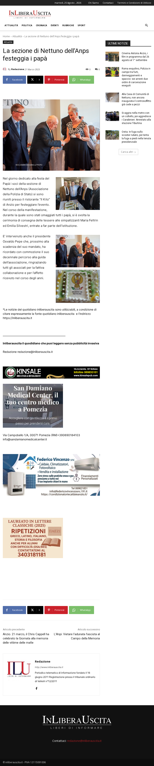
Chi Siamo (93, 2)
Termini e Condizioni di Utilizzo (134, 2)
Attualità (11, 25)
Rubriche (68, 25)
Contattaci (108, 2)
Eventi (55, 25)
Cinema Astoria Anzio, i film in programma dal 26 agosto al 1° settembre (135, 57)
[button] (146, 25)
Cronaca (41, 25)
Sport (81, 25)
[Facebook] (36, 687)
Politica (27, 25)
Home (6, 36)
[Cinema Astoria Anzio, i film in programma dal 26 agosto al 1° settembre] (112, 56)
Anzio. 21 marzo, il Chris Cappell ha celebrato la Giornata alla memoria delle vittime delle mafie (26, 638)
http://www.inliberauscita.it (49, 667)
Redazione (17, 69)
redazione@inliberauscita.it (84, 741)
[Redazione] (5, 69)
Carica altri (127, 152)
